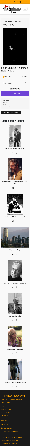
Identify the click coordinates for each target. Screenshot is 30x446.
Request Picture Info (8, 106)
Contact (25, 1)
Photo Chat (4, 415)
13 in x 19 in (8, 77)
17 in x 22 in (8, 83)
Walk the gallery (6, 409)
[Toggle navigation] (25, 9)
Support (18, 1)
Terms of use (5, 440)
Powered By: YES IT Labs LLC (9, 443)
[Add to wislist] (13, 153)
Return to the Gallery (11, 112)
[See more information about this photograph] (16, 153)
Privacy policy (14, 440)
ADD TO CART (15, 93)
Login (11, 1)
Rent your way (5, 412)
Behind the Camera (6, 418)
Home (2, 406)
